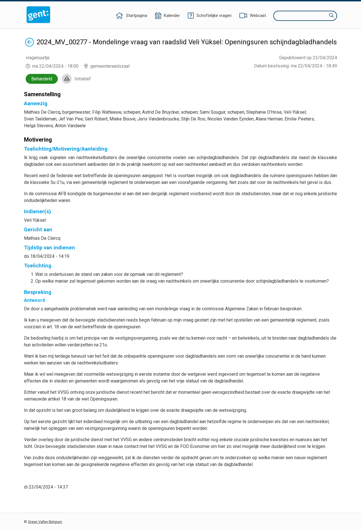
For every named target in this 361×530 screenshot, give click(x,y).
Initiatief (82, 79)
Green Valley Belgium (45, 522)
